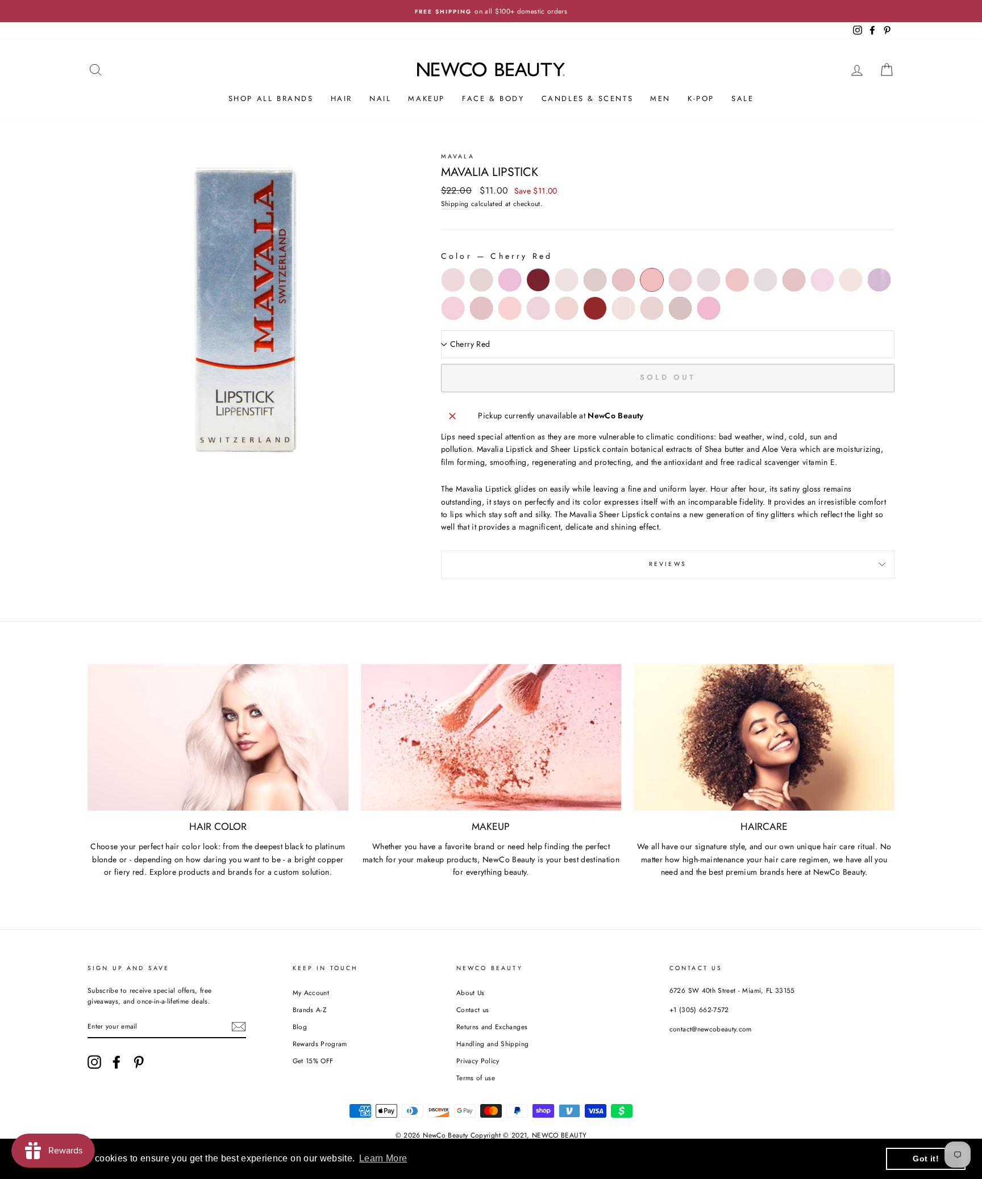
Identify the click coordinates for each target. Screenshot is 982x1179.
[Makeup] (491, 737)
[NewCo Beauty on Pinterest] (138, 1062)
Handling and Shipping (492, 1043)
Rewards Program (320, 1043)
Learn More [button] (383, 1158)
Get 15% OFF (313, 1060)
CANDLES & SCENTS (588, 98)
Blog (300, 1026)
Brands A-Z (310, 1009)
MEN (660, 98)
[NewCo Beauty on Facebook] (116, 1062)
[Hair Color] (218, 737)
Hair (341, 98)
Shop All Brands (271, 98)
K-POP (701, 98)
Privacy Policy (478, 1060)
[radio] (453, 280)
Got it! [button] (925, 1158)
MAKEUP (426, 98)
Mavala (458, 156)
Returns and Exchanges (491, 1026)
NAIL (380, 98)
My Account (311, 992)
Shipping (455, 203)
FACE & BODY (493, 98)
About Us (470, 992)
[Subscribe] (238, 1026)
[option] (491, 11)
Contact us (472, 1009)
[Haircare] (764, 737)
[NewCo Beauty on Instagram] (94, 1062)
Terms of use (475, 1078)
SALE (742, 98)
